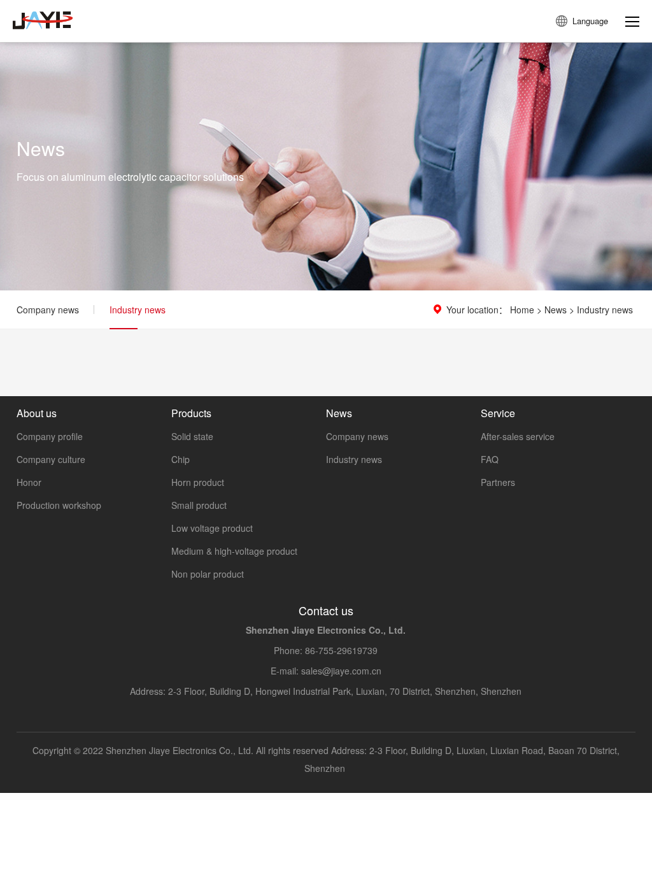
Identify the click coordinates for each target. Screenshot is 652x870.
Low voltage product (212, 528)
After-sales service (518, 436)
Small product (199, 505)
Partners (498, 482)
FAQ (490, 459)
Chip (180, 459)
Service (498, 413)
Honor (29, 482)
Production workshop (59, 505)
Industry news (138, 309)
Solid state (192, 436)
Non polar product (207, 573)
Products (191, 413)
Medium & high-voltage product (234, 551)
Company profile (50, 436)
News (555, 309)
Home (522, 309)
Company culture (51, 459)
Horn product (197, 482)
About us (37, 413)
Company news (48, 309)
